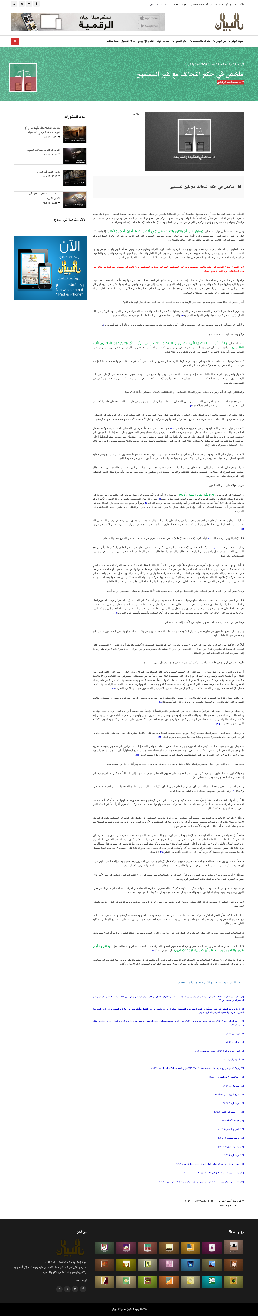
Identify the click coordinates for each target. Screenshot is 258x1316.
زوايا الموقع (181, 41)
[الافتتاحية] (105, 1248)
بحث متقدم (112, 41)
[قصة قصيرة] (169, 1282)
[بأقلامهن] (105, 1282)
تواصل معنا (180, 5)
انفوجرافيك (163, 41)
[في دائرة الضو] (191, 1265)
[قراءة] (126, 1265)
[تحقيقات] (191, 1282)
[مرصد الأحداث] (212, 1265)
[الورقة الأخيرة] (233, 1265)
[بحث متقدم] (15, 41)
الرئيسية (239, 64)
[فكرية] (233, 1282)
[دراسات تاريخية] (105, 1265)
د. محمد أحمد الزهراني (229, 82)
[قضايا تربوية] (191, 1248)
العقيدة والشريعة (194, 64)
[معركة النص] (126, 1282)
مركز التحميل (128, 41)
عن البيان (220, 41)
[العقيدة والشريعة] (148, 1248)
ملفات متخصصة (201, 41)
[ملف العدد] (212, 1248)
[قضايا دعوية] (169, 1248)
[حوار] (148, 1282)
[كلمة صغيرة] (126, 1248)
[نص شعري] (169, 1265)
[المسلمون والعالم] (233, 1247)
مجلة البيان (237, 41)
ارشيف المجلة (224, 64)
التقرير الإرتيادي (146, 41)
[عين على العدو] (212, 1282)
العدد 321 (210, 64)
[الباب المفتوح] (148, 1265)
